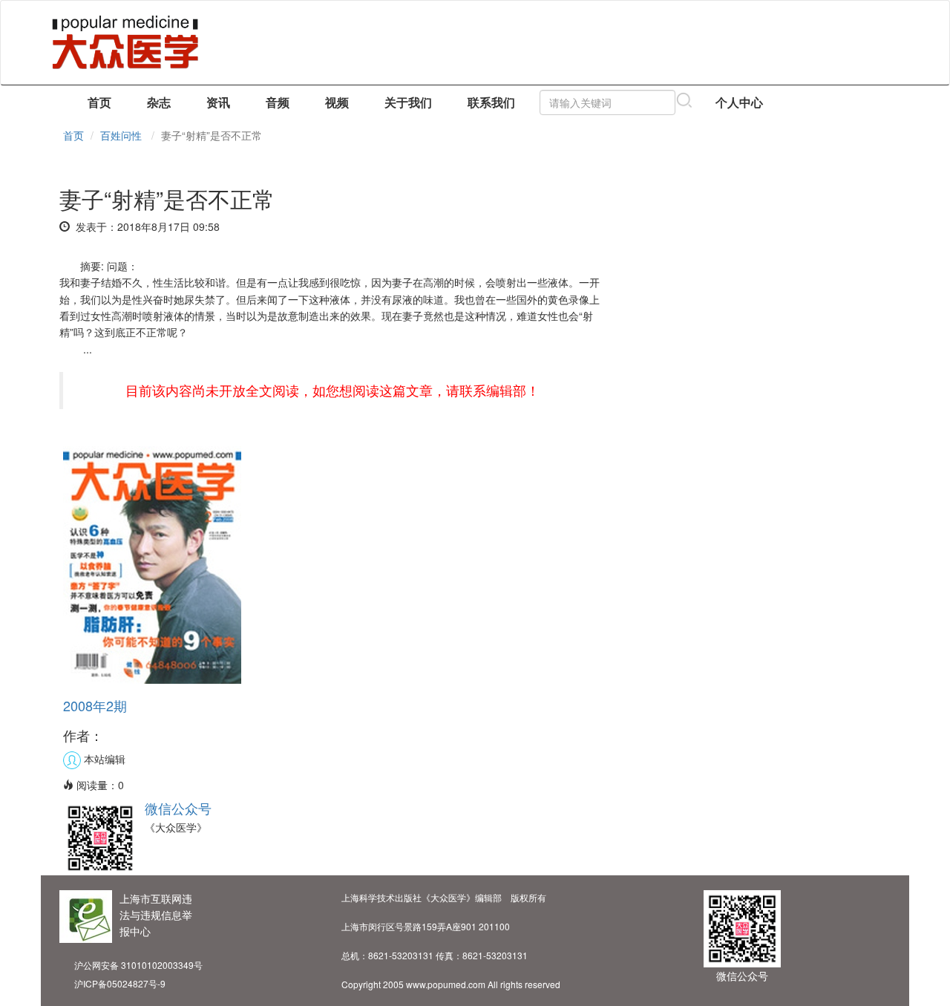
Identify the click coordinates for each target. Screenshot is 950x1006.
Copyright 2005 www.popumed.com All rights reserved (450, 984)
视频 (337, 102)
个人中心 (739, 102)
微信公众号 (178, 807)
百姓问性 (121, 135)
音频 (277, 102)
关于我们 (408, 102)
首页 (99, 102)
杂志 (159, 102)
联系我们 (491, 102)
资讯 (218, 102)
